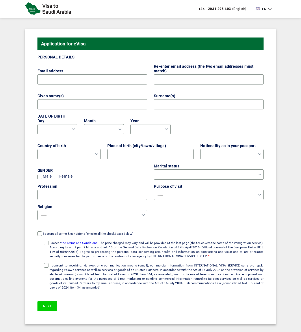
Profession (47, 186)
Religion (44, 206)
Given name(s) (50, 96)
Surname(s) (164, 96)
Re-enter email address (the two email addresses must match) (203, 68)
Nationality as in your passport (228, 145)
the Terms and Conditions (79, 243)
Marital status (166, 166)
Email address (50, 71)
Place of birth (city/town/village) (136, 145)
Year (134, 120)
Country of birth (51, 145)
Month (90, 120)
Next (47, 306)
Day (41, 120)
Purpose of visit (168, 186)
